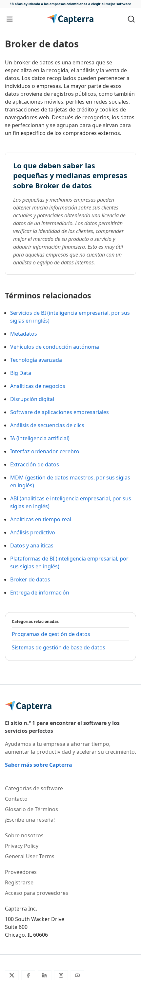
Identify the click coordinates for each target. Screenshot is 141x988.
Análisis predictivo (32, 532)
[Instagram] (61, 975)
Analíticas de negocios (37, 386)
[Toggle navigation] (9, 19)
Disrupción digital (32, 399)
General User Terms (29, 856)
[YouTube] (77, 975)
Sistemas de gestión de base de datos (58, 647)
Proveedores (21, 872)
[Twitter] (12, 975)
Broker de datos (30, 579)
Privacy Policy (21, 845)
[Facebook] (28, 975)
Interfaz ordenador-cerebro (44, 451)
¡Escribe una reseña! (30, 819)
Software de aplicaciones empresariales (59, 412)
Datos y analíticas (31, 545)
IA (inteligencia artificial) (40, 438)
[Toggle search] (131, 19)
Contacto (16, 798)
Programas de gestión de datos (51, 634)
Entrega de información (39, 592)
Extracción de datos (34, 464)
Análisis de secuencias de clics (47, 425)
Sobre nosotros (24, 835)
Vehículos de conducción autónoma (54, 346)
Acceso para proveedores (36, 892)
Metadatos (23, 333)
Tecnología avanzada (36, 359)
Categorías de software (34, 788)
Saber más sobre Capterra (38, 764)
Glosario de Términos (31, 809)
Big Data (20, 373)
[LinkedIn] (44, 975)
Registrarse (19, 882)
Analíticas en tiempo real (40, 519)
